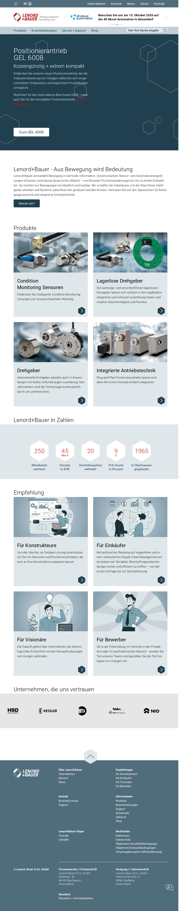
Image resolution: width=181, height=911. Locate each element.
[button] (110, 24)
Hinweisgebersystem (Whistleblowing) (139, 851)
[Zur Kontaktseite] (169, 887)
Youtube (64, 835)
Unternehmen (96, 3)
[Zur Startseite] (36, 17)
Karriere (116, 3)
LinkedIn (64, 839)
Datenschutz (123, 839)
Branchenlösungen (44, 30)
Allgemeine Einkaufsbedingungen (136, 847)
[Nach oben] (90, 756)
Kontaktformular (68, 800)
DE (25, 3)
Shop (94, 30)
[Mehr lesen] (81, 311)
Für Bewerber (124, 786)
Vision (144, 3)
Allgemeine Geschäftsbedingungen (136, 843)
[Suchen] (165, 30)
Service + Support (74, 30)
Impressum (122, 835)
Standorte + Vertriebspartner (76, 898)
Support (63, 805)
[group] (116, 17)
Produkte (20, 30)
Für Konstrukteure (126, 774)
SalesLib (121, 817)
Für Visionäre (124, 782)
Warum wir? (27, 203)
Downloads (122, 813)
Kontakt (159, 3)
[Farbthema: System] (16, 3)
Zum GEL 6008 (31, 132)
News (131, 3)
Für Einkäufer (124, 778)
